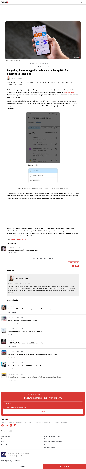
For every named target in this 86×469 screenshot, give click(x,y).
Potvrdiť (43, 411)
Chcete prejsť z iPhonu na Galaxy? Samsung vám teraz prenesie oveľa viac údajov (30, 309)
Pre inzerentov (5, 439)
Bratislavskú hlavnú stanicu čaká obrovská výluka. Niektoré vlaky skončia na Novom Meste (32, 354)
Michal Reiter (12, 334)
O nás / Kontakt (5, 436)
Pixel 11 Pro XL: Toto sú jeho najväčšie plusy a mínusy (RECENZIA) (26, 365)
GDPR (45, 444)
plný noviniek (69, 92)
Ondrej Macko (12, 357)
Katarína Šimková (17, 78)
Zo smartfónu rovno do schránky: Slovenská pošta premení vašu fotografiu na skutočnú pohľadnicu (34, 377)
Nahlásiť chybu (73, 262)
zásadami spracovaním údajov (19, 407)
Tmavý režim (5, 431)
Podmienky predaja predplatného (53, 441)
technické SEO (5, 462)
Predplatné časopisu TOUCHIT (52, 436)
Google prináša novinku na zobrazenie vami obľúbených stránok (25, 331)
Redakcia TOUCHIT (13, 323)
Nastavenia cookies (49, 447)
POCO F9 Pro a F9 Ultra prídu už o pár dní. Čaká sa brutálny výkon (26, 343)
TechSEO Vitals (19, 462)
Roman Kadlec (12, 312)
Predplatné (4, 444)
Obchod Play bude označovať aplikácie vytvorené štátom (23, 250)
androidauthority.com (18, 239)
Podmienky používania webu (52, 439)
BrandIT (3, 441)
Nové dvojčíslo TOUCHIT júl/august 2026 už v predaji (22, 320)
